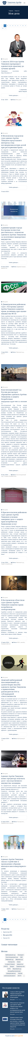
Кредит (12, 966)
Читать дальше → (14, 95)
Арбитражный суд (10, 955)
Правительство (20, 966)
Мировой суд (19, 959)
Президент (21, 955)
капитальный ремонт (9, 975)
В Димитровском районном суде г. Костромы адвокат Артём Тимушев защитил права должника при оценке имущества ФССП (13, 309)
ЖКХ (18, 642)
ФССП (3, 353)
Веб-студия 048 (19, 1035)
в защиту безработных (10, 476)
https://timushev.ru (6, 73)
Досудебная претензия (14, 971)
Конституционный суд (12, 957)
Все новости (14, 1030)
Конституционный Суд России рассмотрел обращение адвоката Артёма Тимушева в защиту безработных (14, 394)
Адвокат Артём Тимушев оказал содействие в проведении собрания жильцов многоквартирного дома (13, 864)
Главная (11, 11)
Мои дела (5, 59)
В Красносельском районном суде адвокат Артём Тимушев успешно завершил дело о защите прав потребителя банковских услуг (14, 518)
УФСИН (20, 973)
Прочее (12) (6, 938)
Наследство (20, 821)
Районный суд (20, 352)
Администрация (21, 266)
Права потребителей (6, 564)
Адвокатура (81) (7, 932)
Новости (17, 11)
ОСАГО (6, 966)
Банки (18, 962)
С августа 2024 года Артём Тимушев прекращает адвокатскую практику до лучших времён (12, 65)
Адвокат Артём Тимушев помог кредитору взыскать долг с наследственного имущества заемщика (13, 779)
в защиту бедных (10, 964)
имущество (4, 268)
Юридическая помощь (7, 823)
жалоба (23, 642)
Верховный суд (17, 969)
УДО (21, 957)
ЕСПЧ (8, 969)
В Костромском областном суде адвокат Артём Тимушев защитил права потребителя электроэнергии (12, 605)
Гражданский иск (5, 644)
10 (2, 28)
